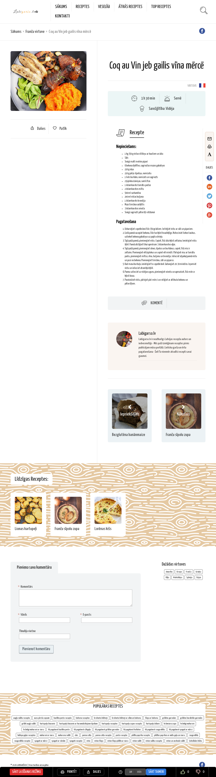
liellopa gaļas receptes (26, 735)
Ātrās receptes (130, 7)
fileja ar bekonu (151, 718)
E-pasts (86, 614)
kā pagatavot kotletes (132, 729)
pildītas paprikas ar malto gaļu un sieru (169, 735)
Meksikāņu (177, 577)
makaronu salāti (64, 735)
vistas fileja (98, 741)
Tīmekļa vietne (27, 631)
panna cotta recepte (103, 735)
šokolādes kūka (195, 741)
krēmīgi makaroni (187, 724)
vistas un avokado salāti (175, 741)
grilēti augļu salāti (29, 724)
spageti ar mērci (40, 741)
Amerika (169, 572)
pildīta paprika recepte (140, 735)
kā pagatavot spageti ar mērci (180, 729)
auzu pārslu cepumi (41, 718)
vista (88, 741)
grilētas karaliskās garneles (191, 718)
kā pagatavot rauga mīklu (155, 729)
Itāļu (167, 577)
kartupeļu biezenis (47, 724)
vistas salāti (136, 741)
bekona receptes (83, 718)
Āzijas (198, 577)
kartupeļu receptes (109, 724)
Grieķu (198, 572)
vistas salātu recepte (154, 741)
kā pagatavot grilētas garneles (107, 729)
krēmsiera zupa (170, 724)
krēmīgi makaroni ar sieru (33, 729)
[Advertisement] (48, 172)
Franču (188, 572)
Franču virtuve (35, 32)
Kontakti (62, 16)
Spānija (189, 577)
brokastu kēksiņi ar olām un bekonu (126, 718)
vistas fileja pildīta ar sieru (117, 741)
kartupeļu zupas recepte (132, 724)
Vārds (23, 614)
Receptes (82, 7)
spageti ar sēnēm (58, 741)
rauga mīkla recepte (22, 741)
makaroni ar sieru (47, 735)
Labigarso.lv (147, 334)
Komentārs (26, 586)
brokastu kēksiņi (101, 718)
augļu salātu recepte (21, 718)
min (139, 772)
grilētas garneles (169, 718)
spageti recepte (75, 741)
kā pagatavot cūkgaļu (82, 729)
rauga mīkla (193, 735)
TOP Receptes (161, 7)
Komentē (156, 303)
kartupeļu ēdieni (152, 724)
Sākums (61, 7)
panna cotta (86, 735)
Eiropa (179, 572)
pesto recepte (121, 735)
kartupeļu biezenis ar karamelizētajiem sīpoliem (78, 724)
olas (76, 735)
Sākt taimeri (156, 772)
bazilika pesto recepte (63, 718)
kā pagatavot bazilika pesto (59, 729)
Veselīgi (104, 7)
